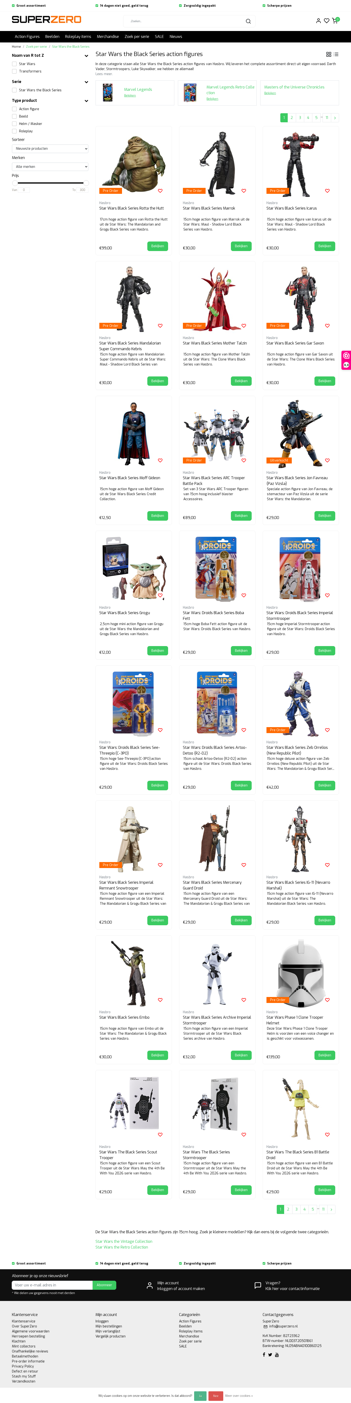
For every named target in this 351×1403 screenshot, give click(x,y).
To (74, 190)
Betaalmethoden (25, 1356)
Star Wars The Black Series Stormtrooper (206, 1155)
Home (16, 47)
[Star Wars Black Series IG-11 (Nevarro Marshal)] (300, 838)
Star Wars (27, 64)
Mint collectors (24, 1346)
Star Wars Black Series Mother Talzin (215, 343)
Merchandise (108, 36)
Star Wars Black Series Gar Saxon (295, 343)
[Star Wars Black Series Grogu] (133, 568)
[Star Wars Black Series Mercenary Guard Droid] (217, 838)
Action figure (29, 109)
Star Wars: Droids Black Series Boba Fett (213, 615)
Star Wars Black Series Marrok (209, 208)
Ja (200, 1396)
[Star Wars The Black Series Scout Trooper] (133, 1108)
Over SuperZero (24, 1326)
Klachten (19, 1341)
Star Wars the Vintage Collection (124, 1241)
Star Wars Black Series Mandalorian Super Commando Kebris (130, 346)
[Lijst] (336, 54)
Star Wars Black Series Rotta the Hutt (131, 208)
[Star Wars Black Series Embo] (133, 973)
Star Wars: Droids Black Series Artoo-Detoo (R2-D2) (215, 750)
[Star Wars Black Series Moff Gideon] (133, 434)
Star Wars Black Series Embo (124, 1017)
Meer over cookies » (239, 1396)
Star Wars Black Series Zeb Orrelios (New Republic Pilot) (297, 750)
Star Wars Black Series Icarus (291, 208)
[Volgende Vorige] (335, 117)
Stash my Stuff (24, 1376)
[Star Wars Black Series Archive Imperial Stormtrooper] (217, 973)
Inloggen (102, 1321)
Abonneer (104, 1285)
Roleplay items (78, 36)
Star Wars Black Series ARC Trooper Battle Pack (214, 480)
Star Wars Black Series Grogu (124, 612)
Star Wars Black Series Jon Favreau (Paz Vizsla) (297, 480)
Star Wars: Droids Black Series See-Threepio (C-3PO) (129, 750)
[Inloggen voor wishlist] (160, 190)
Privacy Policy (23, 1366)
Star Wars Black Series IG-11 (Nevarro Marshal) (298, 885)
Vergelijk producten (111, 1336)
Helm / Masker (30, 124)
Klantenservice (23, 1321)
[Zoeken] (248, 21)
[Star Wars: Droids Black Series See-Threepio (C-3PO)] (133, 703)
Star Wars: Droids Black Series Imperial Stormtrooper (299, 615)
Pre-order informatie (28, 1361)
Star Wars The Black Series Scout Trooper (128, 1155)
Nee (215, 1396)
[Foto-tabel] (329, 54)
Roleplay (26, 131)
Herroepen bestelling (28, 1336)
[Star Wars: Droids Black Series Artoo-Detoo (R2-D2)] (217, 703)
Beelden (52, 36)
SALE (159, 36)
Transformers (30, 71)
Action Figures (27, 36)
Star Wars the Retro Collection (122, 1247)
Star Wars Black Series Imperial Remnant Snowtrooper (126, 885)
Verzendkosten (23, 1381)
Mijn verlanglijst (108, 1331)
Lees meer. (104, 74)
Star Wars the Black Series (71, 47)
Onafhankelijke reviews (30, 1351)
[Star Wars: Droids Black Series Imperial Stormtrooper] (300, 568)
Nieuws (176, 36)
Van (14, 190)
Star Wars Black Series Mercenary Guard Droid (212, 885)
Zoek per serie (137, 36)
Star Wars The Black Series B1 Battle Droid (297, 1155)
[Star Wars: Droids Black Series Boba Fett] (217, 568)
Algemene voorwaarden (30, 1331)
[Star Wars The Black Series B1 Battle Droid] (300, 1108)
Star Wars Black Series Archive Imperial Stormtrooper (217, 1020)
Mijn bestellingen (109, 1326)
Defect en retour (25, 1371)
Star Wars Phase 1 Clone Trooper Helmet (294, 1020)
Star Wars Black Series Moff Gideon (129, 477)
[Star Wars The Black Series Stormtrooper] (217, 1108)
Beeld (23, 116)
